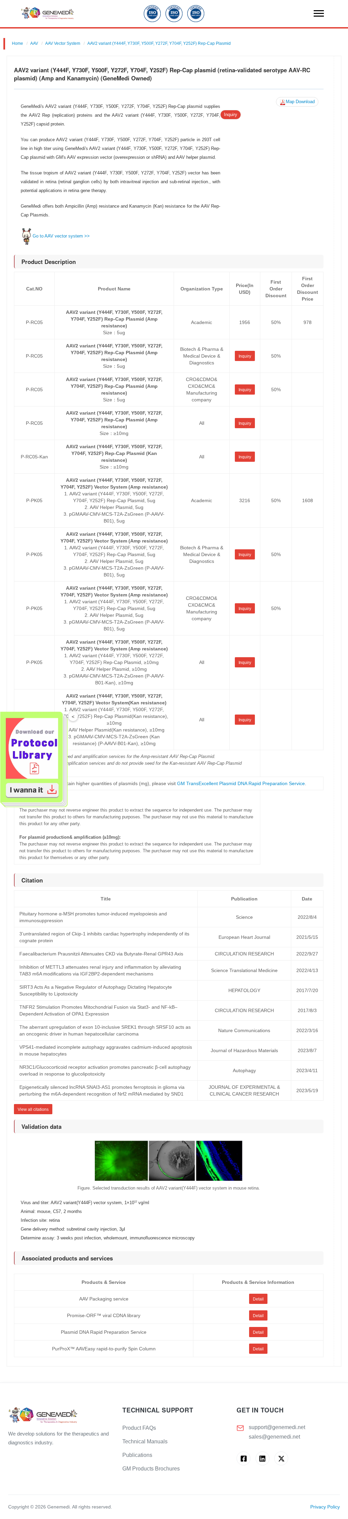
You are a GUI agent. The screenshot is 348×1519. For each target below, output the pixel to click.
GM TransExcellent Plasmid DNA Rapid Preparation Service (241, 783)
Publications (137, 1455)
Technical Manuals (145, 1441)
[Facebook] (243, 1458)
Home (17, 43)
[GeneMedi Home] (59, 1416)
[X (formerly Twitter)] (281, 1458)
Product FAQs (139, 1428)
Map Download (300, 101)
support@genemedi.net (277, 1427)
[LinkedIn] (262, 1458)
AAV (34, 43)
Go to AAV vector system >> (61, 236)
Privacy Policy (325, 1506)
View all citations (33, 1109)
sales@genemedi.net (274, 1437)
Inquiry (230, 114)
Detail (258, 1299)
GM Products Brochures (151, 1468)
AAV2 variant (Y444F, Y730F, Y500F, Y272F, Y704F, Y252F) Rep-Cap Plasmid (159, 43)
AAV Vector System (62, 43)
